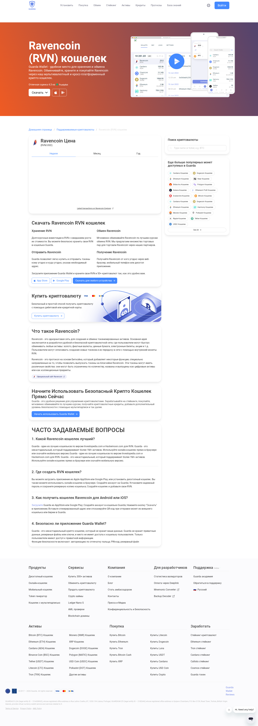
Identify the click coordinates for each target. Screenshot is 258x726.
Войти (222, 5)
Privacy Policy (26, 708)
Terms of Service (12, 708)
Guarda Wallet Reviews (230, 691)
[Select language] (209, 5)
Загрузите (37, 505)
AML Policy (37, 708)
